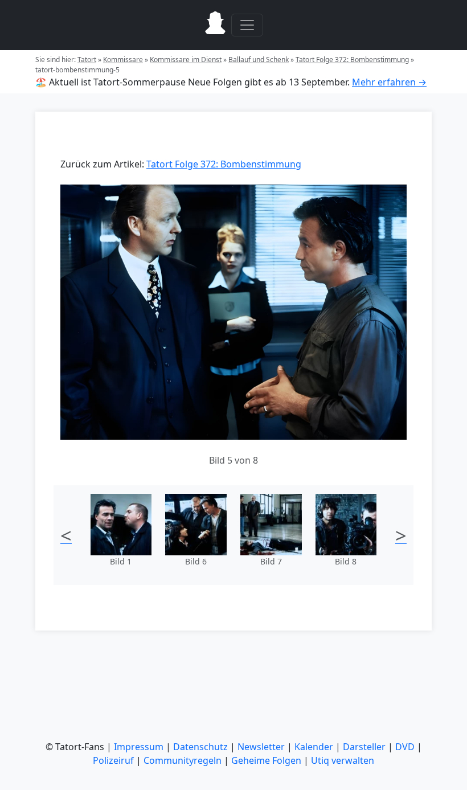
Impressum (138, 746)
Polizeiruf (113, 760)
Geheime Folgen (266, 760)
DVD (405, 746)
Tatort (86, 59)
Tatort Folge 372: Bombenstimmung (352, 59)
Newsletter (261, 746)
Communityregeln (183, 760)
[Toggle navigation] (247, 25)
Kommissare (123, 59)
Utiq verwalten (342, 760)
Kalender (313, 746)
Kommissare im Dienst (186, 59)
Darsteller (364, 746)
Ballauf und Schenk (258, 59)
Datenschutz (200, 746)
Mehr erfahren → (389, 82)
